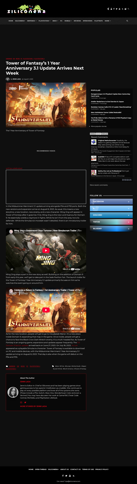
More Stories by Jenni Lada (33, 406)
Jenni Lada (17, 79)
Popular (104, 134)
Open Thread (41, 469)
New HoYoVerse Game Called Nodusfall (106, 112)
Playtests (98, 21)
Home (11, 21)
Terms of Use (88, 469)
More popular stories (98, 126)
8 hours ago (121, 176)
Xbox (54, 21)
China (62, 366)
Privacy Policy (101, 469)
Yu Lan (75, 345)
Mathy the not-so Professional (109, 171)
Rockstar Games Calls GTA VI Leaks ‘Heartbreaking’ (111, 107)
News (18, 58)
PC (61, 21)
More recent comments (99, 185)
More (107, 21)
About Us (64, 469)
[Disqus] (46, 437)
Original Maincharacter (107, 140)
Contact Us (75, 469)
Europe (68, 366)
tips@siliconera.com (72, 481)
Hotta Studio (76, 366)
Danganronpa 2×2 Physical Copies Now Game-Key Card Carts (109, 165)
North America (68, 369)
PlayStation (44, 21)
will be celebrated (14, 168)
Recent (98, 134)
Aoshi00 (101, 157)
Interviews (87, 21)
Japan (84, 366)
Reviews (77, 21)
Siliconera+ (20, 21)
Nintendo (31, 21)
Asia (57, 366)
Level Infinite (58, 369)
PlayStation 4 (28, 58)
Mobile (67, 21)
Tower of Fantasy (80, 369)
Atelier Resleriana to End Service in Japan (107, 102)
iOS (14, 58)
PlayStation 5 (39, 58)
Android (9, 58)
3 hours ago (98, 152)
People (92, 134)
